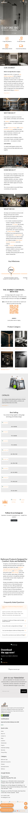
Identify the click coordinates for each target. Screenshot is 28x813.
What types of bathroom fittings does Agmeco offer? (12, 607)
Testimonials (3, 743)
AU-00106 (14, 426)
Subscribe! (23, 691)
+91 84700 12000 (5, 795)
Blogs (2, 738)
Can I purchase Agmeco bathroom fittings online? (13, 630)
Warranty (3, 750)
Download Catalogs (5, 747)
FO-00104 (14, 445)
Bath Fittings (15, 572)
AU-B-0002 (14, 472)
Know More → (7, 93)
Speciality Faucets (5, 766)
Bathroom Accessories (11, 569)
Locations (3, 740)
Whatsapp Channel (7, 805)
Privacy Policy (4, 752)
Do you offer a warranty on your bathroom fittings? (13, 635)
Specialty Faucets (7, 570)
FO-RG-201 (14, 481)
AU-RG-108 (14, 463)
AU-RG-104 (14, 454)
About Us (3, 733)
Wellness (16, 570)
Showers (19, 569)
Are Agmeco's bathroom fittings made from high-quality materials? (13, 621)
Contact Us (3, 736)
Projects (2, 745)
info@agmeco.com (6, 797)
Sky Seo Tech (22, 811)
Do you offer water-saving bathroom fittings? (12, 626)
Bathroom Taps (4, 759)
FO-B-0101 (14, 490)
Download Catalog (7, 810)
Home (2, 731)
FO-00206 (14, 435)
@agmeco (14, 520)
